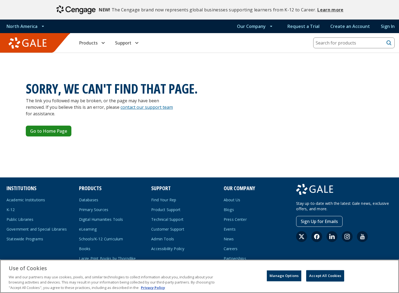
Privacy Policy (153, 287)
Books (85, 248)
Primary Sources (93, 209)
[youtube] (362, 236)
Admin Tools (162, 238)
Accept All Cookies (325, 275)
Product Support (165, 209)
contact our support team (147, 107)
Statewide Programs (25, 238)
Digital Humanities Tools (101, 219)
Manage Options (284, 275)
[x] (301, 236)
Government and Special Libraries (37, 229)
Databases (88, 199)
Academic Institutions (26, 199)
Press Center (235, 219)
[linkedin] (332, 236)
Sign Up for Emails (319, 221)
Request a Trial (303, 26)
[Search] (389, 43)
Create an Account (350, 26)
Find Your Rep (163, 199)
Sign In (388, 26)
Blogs (229, 209)
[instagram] (347, 236)
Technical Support (167, 219)
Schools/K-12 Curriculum (101, 238)
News (229, 238)
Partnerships (235, 258)
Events (230, 229)
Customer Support (167, 229)
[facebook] (316, 236)
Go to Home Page (48, 131)
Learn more (330, 10)
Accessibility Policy (167, 248)
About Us (232, 199)
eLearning (88, 229)
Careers (230, 248)
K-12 (11, 209)
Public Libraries (20, 219)
